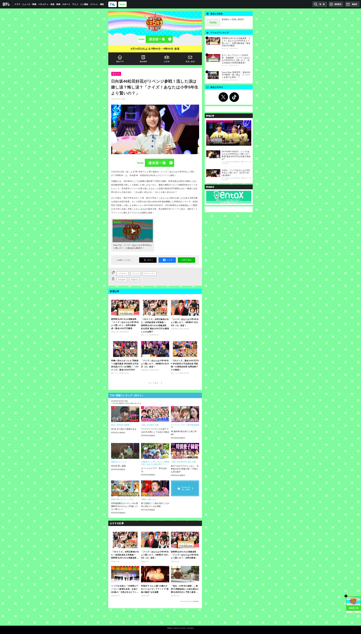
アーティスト (149, 274)
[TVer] (112, 4)
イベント (94, 4)
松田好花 (134, 280)
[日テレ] (6, 4)
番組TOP (120, 62)
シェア (169, 260)
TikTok (234, 97)
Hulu (155, 162)
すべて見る (154, 383)
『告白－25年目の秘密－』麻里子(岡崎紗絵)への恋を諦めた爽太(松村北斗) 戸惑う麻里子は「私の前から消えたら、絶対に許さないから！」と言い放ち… (185, 589)
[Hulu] (155, 39)
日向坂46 (122, 280)
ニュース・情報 (29, 4)
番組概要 (143, 62)
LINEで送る (186, 260)
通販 (102, 4)
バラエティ (122, 274)
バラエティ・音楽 (46, 4)
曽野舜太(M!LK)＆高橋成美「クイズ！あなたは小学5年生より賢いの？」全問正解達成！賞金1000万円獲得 (185, 555)
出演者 (167, 62)
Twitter (223, 97)
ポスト (150, 260)
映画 (58, 4)
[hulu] (122, 4)
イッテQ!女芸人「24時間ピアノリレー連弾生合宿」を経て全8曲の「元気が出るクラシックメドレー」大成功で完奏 (125, 589)
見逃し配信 (190, 62)
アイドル (135, 274)
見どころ (116, 74)
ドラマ (17, 4)
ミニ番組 (84, 4)
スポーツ (66, 4)
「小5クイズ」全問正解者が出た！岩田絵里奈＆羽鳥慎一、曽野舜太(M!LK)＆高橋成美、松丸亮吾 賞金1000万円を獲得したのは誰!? (125, 555)
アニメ (75, 4)
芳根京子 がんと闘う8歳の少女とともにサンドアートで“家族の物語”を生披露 (155, 589)
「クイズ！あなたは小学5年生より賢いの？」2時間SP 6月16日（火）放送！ (155, 555)
